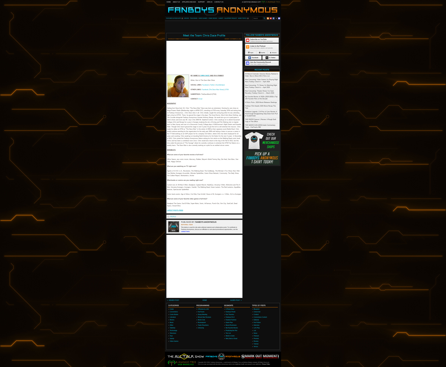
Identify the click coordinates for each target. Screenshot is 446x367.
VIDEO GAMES (202, 18)
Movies (172, 320)
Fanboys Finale (230, 312)
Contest (256, 314)
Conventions (174, 312)
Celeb (172, 309)
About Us (176, 2)
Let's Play (257, 328)
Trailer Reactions (203, 325)
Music (172, 322)
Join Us (209, 2)
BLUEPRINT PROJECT (231, 18)
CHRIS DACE (205, 75)
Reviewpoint (202, 322)
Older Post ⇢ (236, 300)
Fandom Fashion (231, 320)
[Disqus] (204, 267)
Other (171, 325)
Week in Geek (230, 336)
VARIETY (220, 18)
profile (173, 216)
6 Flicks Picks (230, 309)
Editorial (256, 320)
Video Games (174, 341)
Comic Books (174, 314)
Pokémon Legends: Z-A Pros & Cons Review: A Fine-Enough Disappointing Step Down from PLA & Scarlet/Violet (261, 114)
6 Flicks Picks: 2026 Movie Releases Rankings (261, 102)
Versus (256, 346)
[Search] (264, 18)
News (255, 333)
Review (256, 341)
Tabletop (172, 328)
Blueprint (256, 309)
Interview (256, 325)
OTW (227, 89)
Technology (173, 330)
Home (169, 2)
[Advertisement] (223, 26)
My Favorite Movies (232, 328)
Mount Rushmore (231, 325)
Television (173, 333)
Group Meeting (202, 314)
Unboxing (201, 328)
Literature (173, 317)
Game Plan (229, 322)
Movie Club (201, 320)
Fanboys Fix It (230, 317)
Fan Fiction (257, 322)
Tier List (228, 333)
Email (200, 99)
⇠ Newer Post (173, 300)
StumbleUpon (220, 85)
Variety (172, 338)
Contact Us (218, 2)
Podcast (256, 336)
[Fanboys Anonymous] (223, 10)
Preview (256, 338)
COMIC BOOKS (212, 18)
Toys (171, 336)
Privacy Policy (266, 364)
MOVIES (186, 18)
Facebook (205, 85)
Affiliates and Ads (189, 2)
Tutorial (256, 344)
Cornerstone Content (260, 317)
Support (201, 2)
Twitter (212, 85)
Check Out (257, 312)
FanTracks (201, 312)
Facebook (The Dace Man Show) (213, 89)
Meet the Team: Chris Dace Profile (204, 35)
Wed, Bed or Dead (231, 338)
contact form (185, 231)
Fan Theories (230, 314)
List (255, 330)
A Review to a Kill (203, 309)
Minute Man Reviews (204, 317)
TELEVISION (193, 18)
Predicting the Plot (231, 330)
